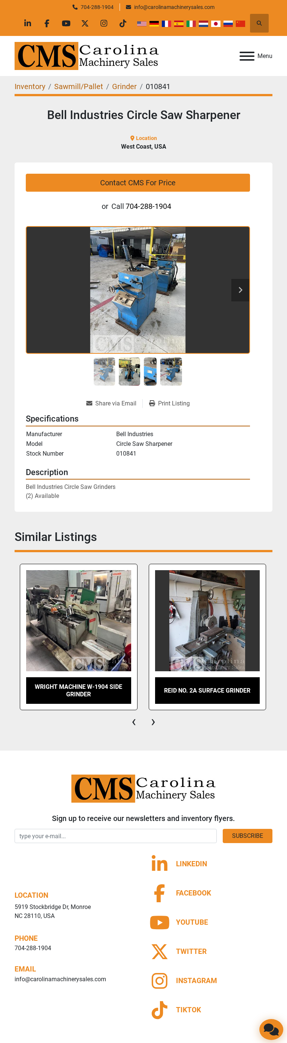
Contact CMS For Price (138, 182)
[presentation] (134, 721)
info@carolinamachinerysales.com (174, 7)
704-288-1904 (97, 7)
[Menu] (247, 56)
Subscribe (247, 835)
